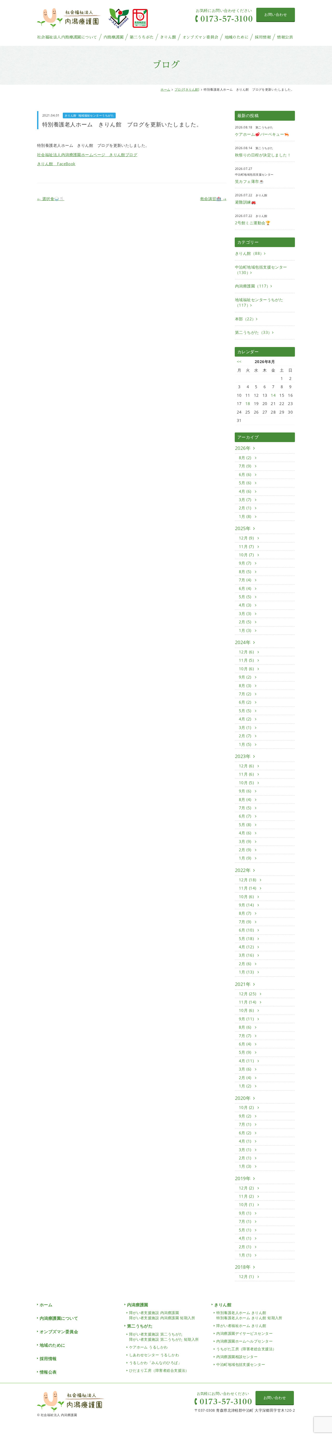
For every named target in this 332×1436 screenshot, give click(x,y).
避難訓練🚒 (245, 202)
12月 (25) (248, 993)
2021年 (243, 984)
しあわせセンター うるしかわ (154, 1354)
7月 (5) (245, 807)
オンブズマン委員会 (200, 37)
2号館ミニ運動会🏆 (253, 222)
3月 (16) (247, 955)
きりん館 (168, 37)
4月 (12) (247, 946)
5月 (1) (245, 1229)
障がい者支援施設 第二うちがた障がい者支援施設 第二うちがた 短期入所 (164, 1337)
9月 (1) (245, 1213)
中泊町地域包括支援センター (240, 1364)
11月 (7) (247, 546)
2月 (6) (245, 963)
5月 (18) (247, 938)
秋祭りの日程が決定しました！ (263, 154)
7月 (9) (245, 465)
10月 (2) (247, 1107)
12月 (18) (248, 879)
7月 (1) (245, 1124)
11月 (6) (247, 774)
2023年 (243, 756)
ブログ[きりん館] (187, 89)
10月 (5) (247, 782)
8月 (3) (245, 685)
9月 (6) (245, 790)
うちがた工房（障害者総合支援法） (246, 1348)
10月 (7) (247, 554)
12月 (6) (247, 651)
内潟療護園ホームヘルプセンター (244, 1341)
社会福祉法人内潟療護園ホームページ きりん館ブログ (87, 154)
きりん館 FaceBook (56, 163)
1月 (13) (247, 972)
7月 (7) (245, 1035)
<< (239, 361)
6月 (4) (245, 588)
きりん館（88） (249, 253)
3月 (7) (245, 499)
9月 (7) (245, 563)
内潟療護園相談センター (237, 1356)
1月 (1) (245, 1255)
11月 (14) (248, 888)
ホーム (165, 89)
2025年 (243, 528)
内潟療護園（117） (253, 285)
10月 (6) (247, 668)
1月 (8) (245, 516)
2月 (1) (245, 507)
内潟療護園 (113, 37)
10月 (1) (247, 1204)
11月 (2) (247, 1196)
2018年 (243, 1267)
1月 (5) (245, 744)
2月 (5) (245, 621)
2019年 (243, 1178)
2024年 (243, 642)
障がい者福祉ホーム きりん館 (241, 1325)
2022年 (243, 870)
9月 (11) (247, 1018)
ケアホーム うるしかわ (148, 1347)
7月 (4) (245, 579)
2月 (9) (245, 849)
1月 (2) (245, 1085)
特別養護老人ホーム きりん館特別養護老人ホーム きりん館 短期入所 (249, 1315)
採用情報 (263, 37)
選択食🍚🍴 (50, 198)
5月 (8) (245, 824)
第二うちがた (142, 37)
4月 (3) (245, 605)
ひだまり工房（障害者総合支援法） (159, 1370)
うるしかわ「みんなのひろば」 (155, 1362)
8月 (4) (245, 799)
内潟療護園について (59, 1318)
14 (273, 395)
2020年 (243, 1098)
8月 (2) (245, 457)
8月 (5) (245, 571)
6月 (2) (245, 702)
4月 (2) (245, 718)
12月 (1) (247, 1276)
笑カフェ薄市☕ (249, 181)
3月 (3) (245, 613)
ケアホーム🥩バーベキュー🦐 (262, 134)
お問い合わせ (275, 14)
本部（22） (245, 318)
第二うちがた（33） (253, 332)
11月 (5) (247, 660)
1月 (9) (245, 858)
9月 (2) (245, 677)
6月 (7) (245, 816)
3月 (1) (245, 727)
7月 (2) (245, 693)
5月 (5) (245, 596)
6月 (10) (247, 930)
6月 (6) (245, 474)
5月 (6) (245, 482)
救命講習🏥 (213, 198)
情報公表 (285, 37)
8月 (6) (245, 1027)
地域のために (237, 37)
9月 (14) (247, 904)
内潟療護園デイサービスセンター (244, 1333)
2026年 (243, 448)
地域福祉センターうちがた (96, 115)
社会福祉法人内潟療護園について (67, 37)
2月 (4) (245, 1077)
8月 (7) (245, 913)
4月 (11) (247, 1060)
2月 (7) (245, 735)
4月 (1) (245, 1141)
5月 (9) (245, 1052)
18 (247, 403)
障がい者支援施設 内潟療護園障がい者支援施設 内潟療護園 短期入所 (162, 1315)
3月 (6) (245, 1069)
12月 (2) (247, 1187)
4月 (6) (245, 491)
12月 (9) (247, 537)
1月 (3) (245, 630)
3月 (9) (245, 841)
